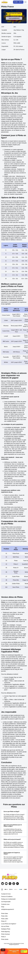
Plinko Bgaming (5, 931)
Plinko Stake (4, 913)
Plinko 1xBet (4, 918)
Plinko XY (3, 921)
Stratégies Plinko (5, 929)
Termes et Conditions (6, 896)
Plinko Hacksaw (5, 934)
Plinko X (3, 936)
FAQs (2, 906)
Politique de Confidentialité (8, 899)
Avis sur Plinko (5, 926)
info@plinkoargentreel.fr (7, 909)
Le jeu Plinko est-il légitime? (8, 923)
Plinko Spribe (4, 939)
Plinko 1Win (4, 916)
